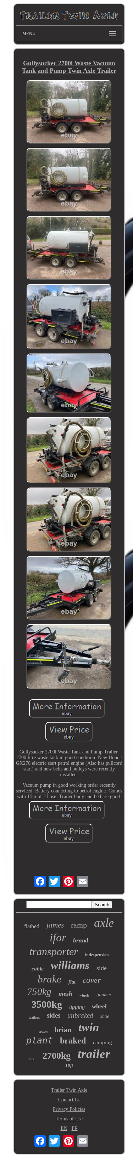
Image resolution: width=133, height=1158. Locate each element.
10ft (69, 1065)
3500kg (47, 1004)
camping (102, 1042)
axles (43, 1032)
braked (73, 1040)
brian (63, 1030)
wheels (84, 995)
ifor (58, 937)
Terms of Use (69, 1118)
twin (88, 1027)
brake (49, 979)
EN (64, 1128)
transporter (53, 951)
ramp (79, 924)
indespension (97, 954)
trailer (94, 1054)
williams (70, 965)
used (31, 1058)
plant (39, 1040)
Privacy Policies (69, 1109)
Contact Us (69, 1099)
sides (53, 1015)
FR (75, 1128)
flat (72, 982)
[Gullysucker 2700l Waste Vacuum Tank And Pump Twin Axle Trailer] (69, 112)
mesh (65, 993)
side (101, 968)
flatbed (31, 926)
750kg (39, 991)
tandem (103, 994)
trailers (34, 1017)
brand (80, 940)
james (55, 925)
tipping (77, 1007)
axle (104, 922)
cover (92, 980)
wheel (99, 1006)
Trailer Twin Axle (69, 1090)
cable (38, 969)
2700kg (57, 1056)
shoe (104, 1016)
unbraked (80, 1015)
